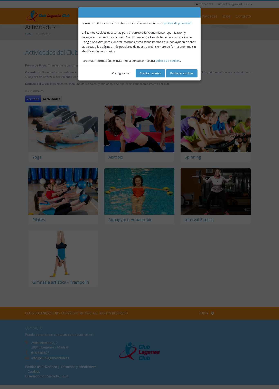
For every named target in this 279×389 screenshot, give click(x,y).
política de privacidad (178, 23)
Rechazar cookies (181, 73)
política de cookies (168, 61)
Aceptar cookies (150, 73)
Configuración (121, 73)
